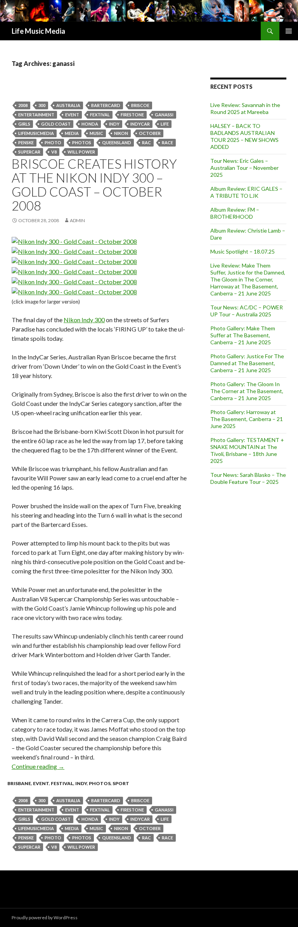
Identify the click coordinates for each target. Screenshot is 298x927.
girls (24, 123)
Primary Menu (288, 31)
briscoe (140, 105)
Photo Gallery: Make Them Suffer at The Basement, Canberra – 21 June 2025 (242, 335)
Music (96, 133)
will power (81, 151)
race (167, 142)
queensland (116, 142)
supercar (29, 151)
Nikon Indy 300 (84, 319)
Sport (121, 783)
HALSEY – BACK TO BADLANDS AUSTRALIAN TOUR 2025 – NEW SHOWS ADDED (244, 136)
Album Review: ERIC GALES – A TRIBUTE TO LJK (246, 192)
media (72, 133)
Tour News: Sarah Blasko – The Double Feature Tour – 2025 (248, 478)
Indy (114, 123)
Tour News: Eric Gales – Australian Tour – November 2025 (244, 167)
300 (41, 105)
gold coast (56, 123)
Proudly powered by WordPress (45, 917)
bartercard (105, 105)
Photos (81, 142)
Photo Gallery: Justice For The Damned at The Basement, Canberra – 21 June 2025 (247, 363)
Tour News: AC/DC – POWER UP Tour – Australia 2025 (246, 311)
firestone (132, 114)
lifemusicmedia (36, 133)
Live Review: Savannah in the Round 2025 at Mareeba (245, 108)
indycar (140, 123)
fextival (100, 114)
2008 (23, 105)
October (150, 133)
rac (146, 142)
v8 (54, 151)
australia (68, 105)
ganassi (164, 114)
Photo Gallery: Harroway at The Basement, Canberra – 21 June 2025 (246, 419)
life (165, 123)
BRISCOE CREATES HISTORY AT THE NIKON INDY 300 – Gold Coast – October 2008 (94, 184)
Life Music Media (38, 31)
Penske (26, 142)
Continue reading (38, 766)
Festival (62, 783)
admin (77, 220)
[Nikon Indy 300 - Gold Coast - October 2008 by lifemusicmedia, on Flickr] (74, 240)
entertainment (36, 114)
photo (53, 142)
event (72, 114)
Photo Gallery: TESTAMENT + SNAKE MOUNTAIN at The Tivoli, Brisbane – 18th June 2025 (247, 450)
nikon (121, 133)
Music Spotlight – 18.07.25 (242, 251)
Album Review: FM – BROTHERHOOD (234, 213)
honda (89, 123)
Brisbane (19, 783)
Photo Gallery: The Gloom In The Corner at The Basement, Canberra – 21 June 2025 (246, 391)
